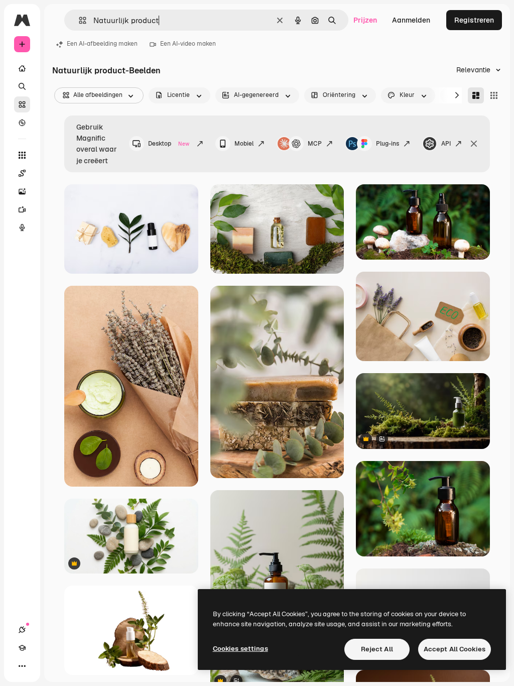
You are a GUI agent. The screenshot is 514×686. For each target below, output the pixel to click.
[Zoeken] (22, 86)
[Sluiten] (474, 144)
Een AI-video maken (188, 44)
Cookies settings (240, 648)
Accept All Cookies (454, 649)
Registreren (474, 20)
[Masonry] (476, 95)
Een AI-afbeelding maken (102, 44)
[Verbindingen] (22, 630)
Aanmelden (411, 20)
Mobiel (243, 144)
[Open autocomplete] (78, 20)
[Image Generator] (22, 191)
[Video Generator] (22, 209)
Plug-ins (387, 144)
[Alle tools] (22, 155)
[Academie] (22, 648)
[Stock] (22, 104)
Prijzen (365, 20)
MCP (315, 144)
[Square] (494, 95)
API (446, 144)
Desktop (168, 144)
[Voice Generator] (22, 227)
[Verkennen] (22, 123)
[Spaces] (22, 173)
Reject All (377, 649)
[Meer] (22, 666)
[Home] (22, 68)
